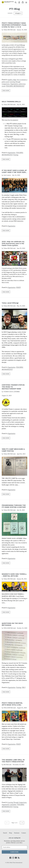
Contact (23, 833)
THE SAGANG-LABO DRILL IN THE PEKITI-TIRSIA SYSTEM (13, 761)
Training (15, 155)
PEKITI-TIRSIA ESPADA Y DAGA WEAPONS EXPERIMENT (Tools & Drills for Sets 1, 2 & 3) (14, 25)
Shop (10, 833)
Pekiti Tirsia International (16, 862)
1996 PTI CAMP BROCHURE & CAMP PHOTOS (13, 450)
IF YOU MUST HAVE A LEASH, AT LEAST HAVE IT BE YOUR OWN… (14, 171)
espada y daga (12, 79)
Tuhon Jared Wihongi (10, 303)
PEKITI (18, 287)
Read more (6, 90)
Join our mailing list (14, 838)
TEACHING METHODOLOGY (15, 86)
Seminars (16, 833)
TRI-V (23, 687)
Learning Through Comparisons (17, 802)
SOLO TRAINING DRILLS (11, 102)
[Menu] (26, 2)
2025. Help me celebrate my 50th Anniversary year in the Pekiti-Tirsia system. (13, 243)
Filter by (10, 13)
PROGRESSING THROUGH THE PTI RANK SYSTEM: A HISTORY (14, 506)
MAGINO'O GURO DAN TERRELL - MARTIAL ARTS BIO (14, 575)
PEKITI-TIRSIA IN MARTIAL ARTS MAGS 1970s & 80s (12, 704)
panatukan (13, 804)
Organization (14, 84)
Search (5, 833)
